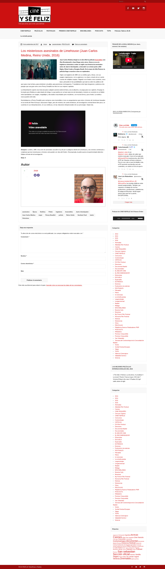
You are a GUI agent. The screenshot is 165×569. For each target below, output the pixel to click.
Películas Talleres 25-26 (122, 31)
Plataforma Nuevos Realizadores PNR (127, 327)
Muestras (118, 312)
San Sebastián (119, 338)
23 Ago (140, 134)
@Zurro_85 (132, 181)
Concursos (118, 255)
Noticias (117, 319)
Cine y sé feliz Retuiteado (131, 132)
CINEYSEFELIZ (25, 31)
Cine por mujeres (120, 251)
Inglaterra (59, 212)
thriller (124, 556)
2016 (116, 240)
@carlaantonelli (122, 149)
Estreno (119, 543)
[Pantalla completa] (142, 67)
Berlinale (134, 535)
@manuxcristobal (123, 181)
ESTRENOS (119, 281)
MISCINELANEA (85, 31)
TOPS (109, 31)
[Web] (38, 175)
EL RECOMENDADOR (122, 273)
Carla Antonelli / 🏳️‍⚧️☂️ (125, 147)
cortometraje (129, 539)
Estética (42, 212)
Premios (115, 552)
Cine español (129, 537)
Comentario (25, 237)
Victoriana (25, 218)
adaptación (115, 535)
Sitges (117, 349)
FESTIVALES (51, 31)
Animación (121, 535)
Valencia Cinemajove (121, 353)
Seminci (132, 554)
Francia (133, 546)
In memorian (119, 295)
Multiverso (121, 134)
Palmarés (129, 549)
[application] (128, 60)
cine (123, 537)
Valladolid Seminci (120, 355)
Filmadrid (118, 290)
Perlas (134, 549)
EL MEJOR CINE (120, 271)
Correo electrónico (27, 263)
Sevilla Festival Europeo (122, 347)
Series (117, 345)
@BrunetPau (122, 183)
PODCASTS (99, 31)
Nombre (24, 256)
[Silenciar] (139, 67)
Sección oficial (121, 554)
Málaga (117, 305)
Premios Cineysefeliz (121, 334)
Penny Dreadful (50, 215)
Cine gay (115, 539)
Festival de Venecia (121, 546)
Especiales (118, 279)
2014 (116, 236)
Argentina (128, 535)
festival (132, 543)
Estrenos (118, 284)
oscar (120, 549)
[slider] (140, 218)
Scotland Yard (82, 215)
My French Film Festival (122, 314)
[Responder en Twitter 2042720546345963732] (119, 198)
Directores (118, 264)
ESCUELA (118, 277)
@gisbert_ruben (123, 152)
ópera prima (135, 559)
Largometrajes (56, 44)
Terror (120, 556)
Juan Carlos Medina (28, 215)
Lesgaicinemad (119, 301)
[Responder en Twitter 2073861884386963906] (119, 169)
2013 (116, 234)
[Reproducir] (115, 67)
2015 (116, 238)
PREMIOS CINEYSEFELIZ (67, 31)
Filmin (51, 212)
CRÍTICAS (118, 260)
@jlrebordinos (137, 176)
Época (35, 212)
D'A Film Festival (120, 262)
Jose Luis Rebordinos (125, 176)
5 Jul (130, 149)
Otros (116, 323)
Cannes (117, 247)
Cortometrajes (119, 258)
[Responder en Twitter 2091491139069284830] (119, 140)
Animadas (118, 242)
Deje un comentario (81, 44)
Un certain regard (132, 557)
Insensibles (98, 60)
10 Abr (120, 178)
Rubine (39, 567)
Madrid (117, 303)
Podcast (139, 549)
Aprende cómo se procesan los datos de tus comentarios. (64, 285)
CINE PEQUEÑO (120, 249)
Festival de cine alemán (122, 286)
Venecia (117, 358)
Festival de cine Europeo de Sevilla (126, 544)
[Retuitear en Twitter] (122, 131)
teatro (92, 215)
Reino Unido (70, 215)
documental (132, 541)
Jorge (45, 44)
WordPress (32, 567)
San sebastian (126, 551)
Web (22, 271)
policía (61, 215)
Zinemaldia (125, 558)
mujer (40, 215)
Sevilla (138, 554)
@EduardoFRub (123, 158)
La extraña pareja (26, 36)
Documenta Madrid (121, 266)
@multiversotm (132, 134)
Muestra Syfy (119, 310)
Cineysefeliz (122, 539)
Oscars (124, 549)
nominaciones (131, 547)
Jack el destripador (82, 212)
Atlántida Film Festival (122, 245)
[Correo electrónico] (35, 175)
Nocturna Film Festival (122, 316)
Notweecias (118, 321)
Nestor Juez (125, 547)
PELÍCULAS (38, 31)
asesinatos (26, 212)
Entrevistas (118, 275)
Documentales (119, 269)
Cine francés (139, 537)
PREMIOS (118, 332)
